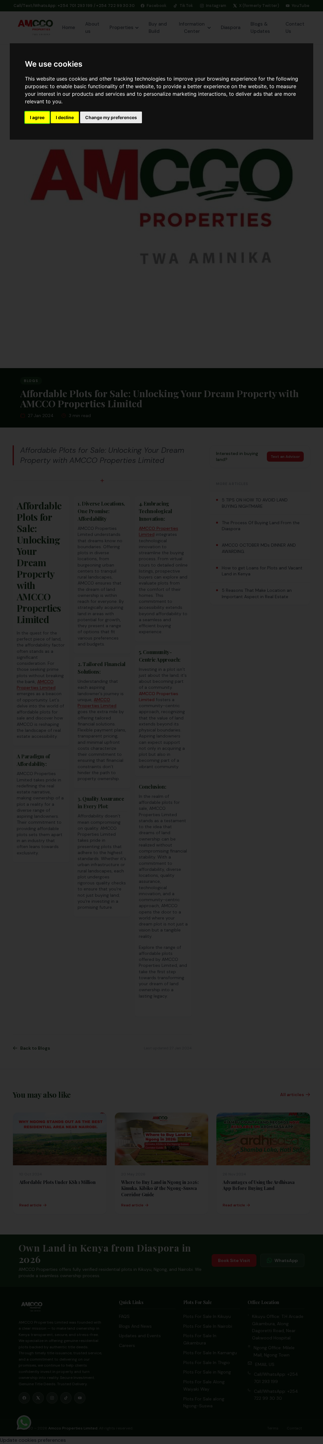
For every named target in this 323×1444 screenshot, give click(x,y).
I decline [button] (65, 117)
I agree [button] (37, 117)
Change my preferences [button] (111, 117)
